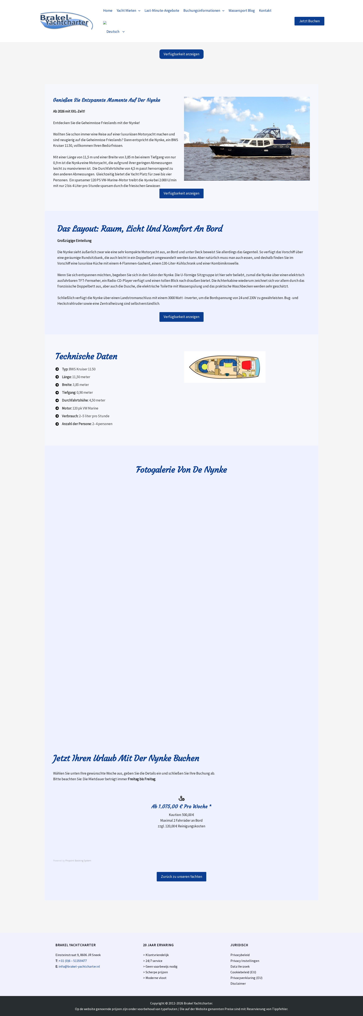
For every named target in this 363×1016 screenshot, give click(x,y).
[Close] (358, 4)
